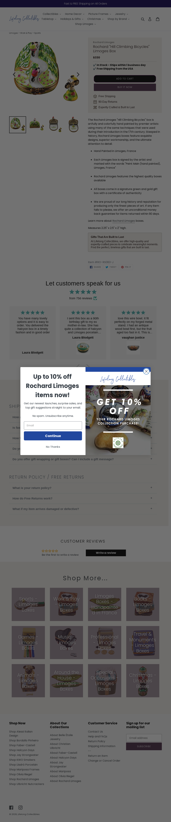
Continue (53, 436)
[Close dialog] (146, 371)
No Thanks (53, 447)
